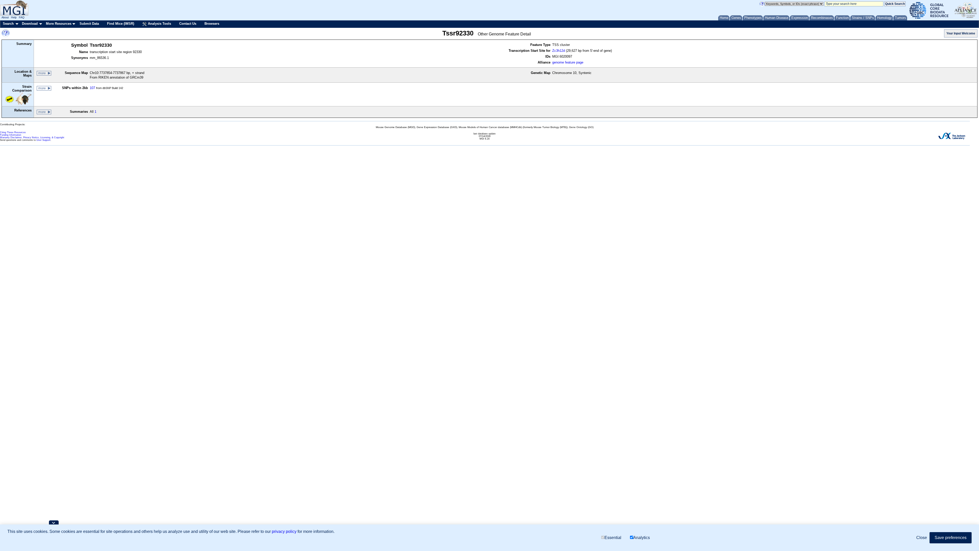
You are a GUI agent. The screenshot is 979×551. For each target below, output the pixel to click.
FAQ (21, 17)
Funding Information (10, 135)
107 (92, 88)
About (5, 17)
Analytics (641, 537)
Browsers (211, 24)
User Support (43, 140)
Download (30, 24)
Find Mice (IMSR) (120, 24)
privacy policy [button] (284, 531)
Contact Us (187, 24)
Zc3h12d (558, 51)
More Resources (58, 24)
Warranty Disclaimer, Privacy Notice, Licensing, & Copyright (32, 137)
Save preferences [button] (951, 537)
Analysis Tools (159, 24)
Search (8, 24)
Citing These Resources (13, 132)
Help (14, 17)
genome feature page (567, 62)
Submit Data (89, 24)
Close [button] (921, 537)
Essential (612, 537)
